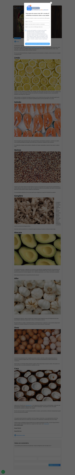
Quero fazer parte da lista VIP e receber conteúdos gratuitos (37, 43)
